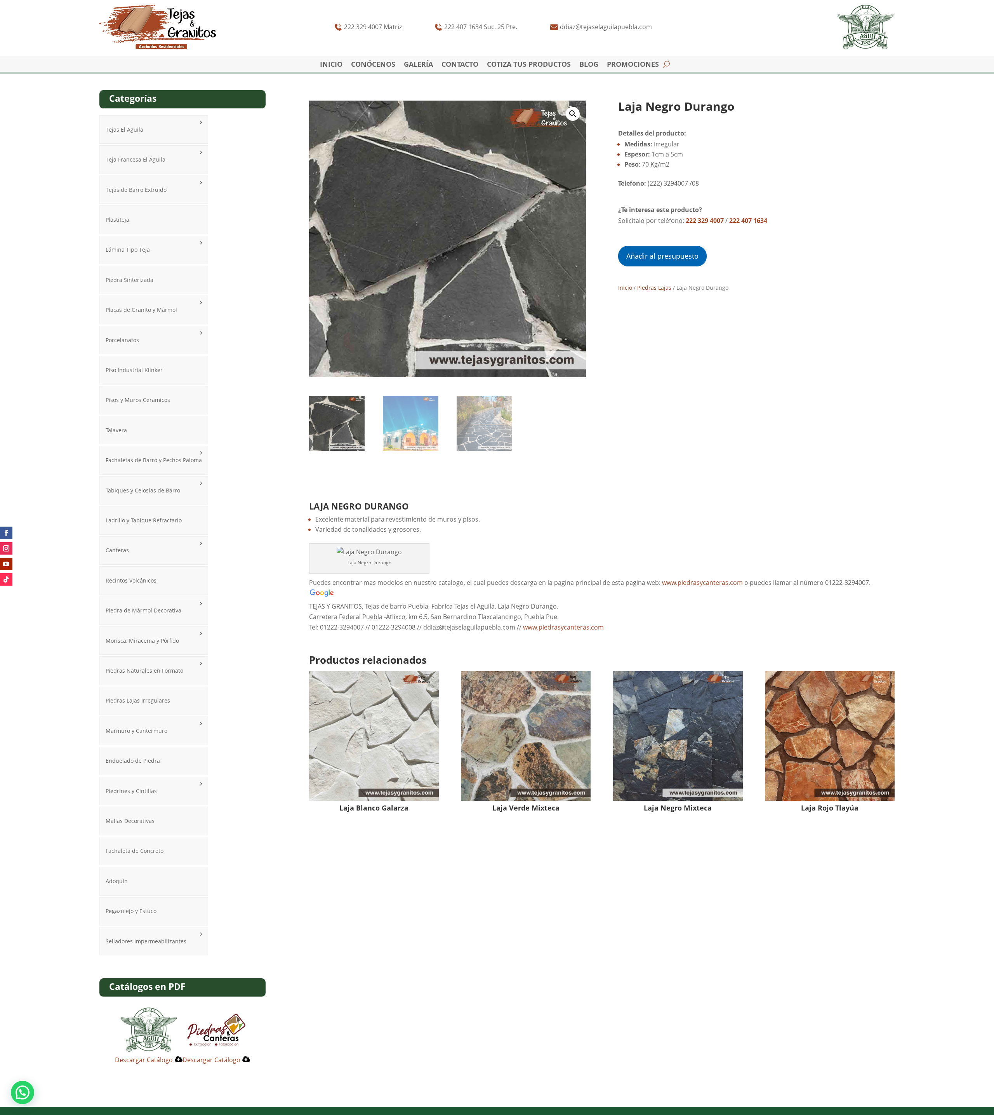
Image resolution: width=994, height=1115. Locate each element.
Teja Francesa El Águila (135, 159)
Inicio (331, 65)
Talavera (116, 430)
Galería (418, 65)
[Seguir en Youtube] (6, 564)
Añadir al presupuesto (662, 256)
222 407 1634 (748, 220)
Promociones (633, 65)
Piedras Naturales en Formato (144, 670)
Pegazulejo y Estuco (131, 911)
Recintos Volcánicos (131, 580)
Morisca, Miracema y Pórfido (142, 640)
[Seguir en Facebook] (6, 533)
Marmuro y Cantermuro (136, 730)
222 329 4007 (705, 220)
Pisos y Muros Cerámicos (138, 400)
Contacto (459, 65)
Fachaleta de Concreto (134, 850)
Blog (588, 65)
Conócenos (373, 65)
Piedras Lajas (654, 287)
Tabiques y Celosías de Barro (143, 490)
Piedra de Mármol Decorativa (143, 610)
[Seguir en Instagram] (6, 548)
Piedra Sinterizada (129, 280)
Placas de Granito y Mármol (141, 309)
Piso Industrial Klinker (134, 370)
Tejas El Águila (124, 129)
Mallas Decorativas (130, 821)
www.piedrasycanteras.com (703, 582)
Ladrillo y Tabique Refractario (144, 520)
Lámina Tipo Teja (128, 249)
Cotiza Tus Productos (529, 65)
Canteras (117, 550)
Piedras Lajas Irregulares (138, 700)
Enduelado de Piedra (133, 760)
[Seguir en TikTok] (6, 579)
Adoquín (117, 881)
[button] (573, 114)
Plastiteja (117, 219)
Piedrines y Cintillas (131, 791)
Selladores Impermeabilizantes (146, 941)
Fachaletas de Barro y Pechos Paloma (154, 460)
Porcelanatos (122, 340)
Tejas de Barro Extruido (136, 189)
